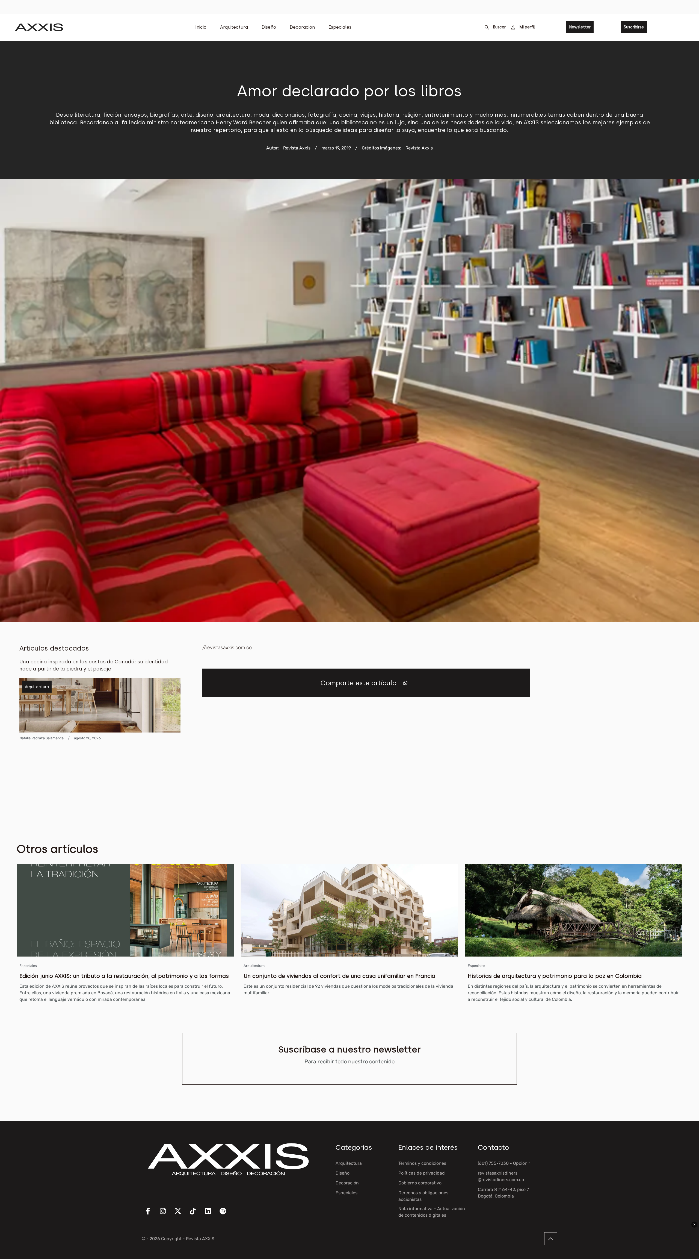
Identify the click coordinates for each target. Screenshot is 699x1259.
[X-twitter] (181, 1214)
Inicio (200, 27)
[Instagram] (166, 1214)
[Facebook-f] (151, 1214)
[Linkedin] (211, 1214)
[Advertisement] (639, 726)
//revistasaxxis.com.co (227, 648)
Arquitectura (234, 27)
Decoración (302, 27)
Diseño (269, 27)
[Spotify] (226, 1214)
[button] (405, 683)
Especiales (339, 27)
